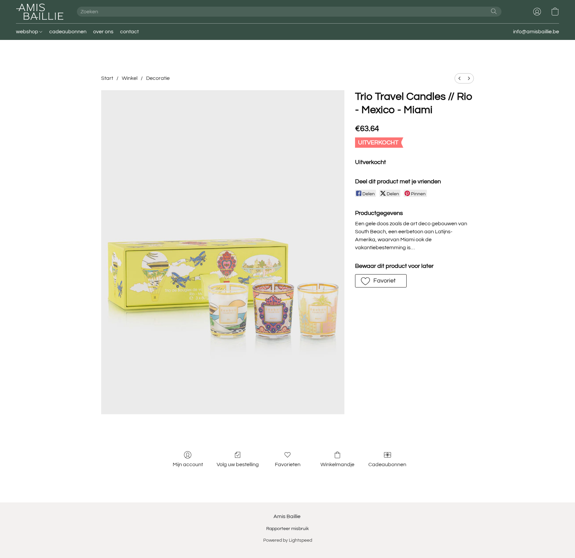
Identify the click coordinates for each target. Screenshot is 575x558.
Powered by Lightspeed (287, 540)
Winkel (129, 78)
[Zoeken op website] (494, 11)
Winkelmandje (337, 464)
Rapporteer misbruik (287, 528)
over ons (103, 31)
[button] (40, 11)
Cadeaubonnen (387, 464)
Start (107, 78)
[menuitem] (459, 78)
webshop (27, 31)
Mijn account (188, 464)
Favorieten (287, 464)
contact (129, 31)
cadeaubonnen (68, 31)
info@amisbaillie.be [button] (536, 31)
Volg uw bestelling (238, 464)
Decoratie (158, 78)
